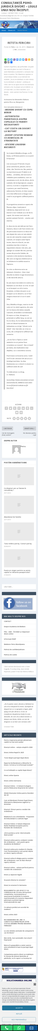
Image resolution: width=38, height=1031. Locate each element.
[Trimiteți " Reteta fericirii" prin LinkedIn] (23, 408)
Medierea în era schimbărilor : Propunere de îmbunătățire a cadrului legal (19, 818)
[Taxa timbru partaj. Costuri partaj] (19, 531)
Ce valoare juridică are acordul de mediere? (16, 908)
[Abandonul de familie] (19, 505)
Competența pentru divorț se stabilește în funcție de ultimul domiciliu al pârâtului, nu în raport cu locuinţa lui (18, 956)
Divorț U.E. (30, 47)
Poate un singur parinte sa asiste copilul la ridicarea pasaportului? (17, 571)
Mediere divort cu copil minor (18, 111)
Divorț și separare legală (13, 875)
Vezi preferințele (19, 1020)
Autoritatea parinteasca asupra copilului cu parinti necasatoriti (15, 120)
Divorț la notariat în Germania (15, 885)
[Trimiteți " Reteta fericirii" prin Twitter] (10, 408)
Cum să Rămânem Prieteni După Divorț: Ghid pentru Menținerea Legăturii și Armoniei (18, 802)
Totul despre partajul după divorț (16, 758)
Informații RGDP (10, 639)
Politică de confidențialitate (14, 649)
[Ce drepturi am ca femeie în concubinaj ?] (19, 476)
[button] (35, 984)
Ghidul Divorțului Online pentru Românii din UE (19, 794)
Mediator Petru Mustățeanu (14, 644)
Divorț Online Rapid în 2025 (14, 752)
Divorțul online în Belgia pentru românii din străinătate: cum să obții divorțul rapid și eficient (18, 860)
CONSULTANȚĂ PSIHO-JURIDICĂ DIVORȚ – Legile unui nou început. (19, 6)
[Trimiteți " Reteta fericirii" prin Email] (17, 412)
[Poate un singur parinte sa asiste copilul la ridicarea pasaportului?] (19, 558)
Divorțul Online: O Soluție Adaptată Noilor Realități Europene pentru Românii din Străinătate (17, 826)
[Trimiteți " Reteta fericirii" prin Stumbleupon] (32, 408)
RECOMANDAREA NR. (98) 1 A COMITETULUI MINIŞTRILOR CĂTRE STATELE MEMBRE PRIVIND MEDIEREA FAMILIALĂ (17, 923)
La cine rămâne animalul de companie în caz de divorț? (19, 932)
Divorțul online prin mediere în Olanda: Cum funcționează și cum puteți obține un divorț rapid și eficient (18, 851)
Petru (13, 47)
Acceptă (19, 1008)
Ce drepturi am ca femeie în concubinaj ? (15, 489)
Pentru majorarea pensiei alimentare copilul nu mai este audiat (17, 741)
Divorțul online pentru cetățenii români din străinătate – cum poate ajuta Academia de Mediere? (18, 842)
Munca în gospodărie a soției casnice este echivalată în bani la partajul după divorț (18, 947)
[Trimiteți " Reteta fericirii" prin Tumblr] (15, 408)
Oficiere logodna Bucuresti (15, 146)
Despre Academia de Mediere (14, 627)
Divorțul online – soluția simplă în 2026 (18, 747)
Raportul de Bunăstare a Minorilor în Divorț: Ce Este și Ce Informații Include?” (19, 764)
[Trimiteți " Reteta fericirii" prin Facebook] (6, 408)
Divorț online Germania (12, 781)
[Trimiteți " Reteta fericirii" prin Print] (21, 412)
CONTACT (7, 621)
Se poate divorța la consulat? (15, 880)
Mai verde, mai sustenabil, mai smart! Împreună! (18, 939)
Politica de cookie (10, 655)
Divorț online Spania (11, 775)
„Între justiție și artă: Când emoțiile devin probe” (17, 834)
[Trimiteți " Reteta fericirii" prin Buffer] (27, 408)
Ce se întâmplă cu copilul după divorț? (18, 770)
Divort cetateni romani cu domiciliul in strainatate (18, 138)
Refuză (19, 1014)
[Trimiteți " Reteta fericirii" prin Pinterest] (19, 408)
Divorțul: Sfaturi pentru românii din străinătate (17, 810)
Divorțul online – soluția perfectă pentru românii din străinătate (19, 868)
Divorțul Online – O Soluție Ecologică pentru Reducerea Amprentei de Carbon (18, 787)
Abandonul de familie (12, 517)
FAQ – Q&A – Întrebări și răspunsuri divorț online (17, 633)
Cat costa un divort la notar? (17, 130)
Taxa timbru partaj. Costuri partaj (18, 544)
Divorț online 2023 (10, 915)
